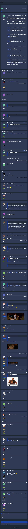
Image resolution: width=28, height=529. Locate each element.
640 (4, 147)
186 (4, 217)
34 (4, 331)
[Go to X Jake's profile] (4, 95)
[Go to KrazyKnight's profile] (4, 393)
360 (4, 98)
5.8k (4, 318)
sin (3, 211)
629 (4, 76)
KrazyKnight (4, 390)
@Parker (8, 29)
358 (4, 420)
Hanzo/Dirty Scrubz (15, 160)
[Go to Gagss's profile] (4, 459)
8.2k (4, 368)
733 (4, 179)
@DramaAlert (12, 81)
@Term (8, 55)
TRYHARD (24, 369)
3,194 (4, 107)
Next (3, 513)
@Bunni (8, 27)
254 (4, 298)
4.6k (4, 19)
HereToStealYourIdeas (19, 160)
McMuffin (3, 413)
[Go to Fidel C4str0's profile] (4, 295)
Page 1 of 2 (8, 513)
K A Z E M (4, 256)
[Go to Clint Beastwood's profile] (4, 314)
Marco (4, 492)
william (22, 353)
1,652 (4, 188)
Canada (24, 296)
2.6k (4, 478)
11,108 (4, 378)
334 (4, 241)
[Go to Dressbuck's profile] (4, 142)
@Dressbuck (9, 61)
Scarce (4, 163)
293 (4, 198)
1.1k (4, 252)
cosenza (22, 416)
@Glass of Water (10, 440)
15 (4, 330)
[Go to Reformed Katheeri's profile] (4, 73)
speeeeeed (4, 325)
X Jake (15, 104)
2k (4, 207)
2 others (24, 83)
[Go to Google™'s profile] (2, 8)
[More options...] (26, 13)
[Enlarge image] (15, 316)
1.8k (4, 398)
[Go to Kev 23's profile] (4, 247)
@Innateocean (9, 56)
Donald (19, 83)
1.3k (4, 225)
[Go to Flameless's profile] (4, 174)
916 (4, 477)
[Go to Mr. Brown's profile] (4, 236)
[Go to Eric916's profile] (4, 472)
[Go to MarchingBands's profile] (4, 505)
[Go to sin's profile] (4, 214)
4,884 (4, 433)
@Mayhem (9, 41)
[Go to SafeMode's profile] (4, 484)
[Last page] (5, 11)
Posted (10, 70)
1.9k (4, 454)
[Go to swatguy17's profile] (4, 273)
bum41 (4, 183)
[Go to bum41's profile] (4, 185)
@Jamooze (9, 30)
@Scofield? (9, 59)
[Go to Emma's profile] (4, 304)
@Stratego (9, 34)
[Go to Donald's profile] (4, 449)
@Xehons (9, 36)
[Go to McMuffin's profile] (4, 415)
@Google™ (17, 272)
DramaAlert (4, 131)
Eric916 (4, 470)
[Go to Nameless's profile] (4, 404)
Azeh (15, 152)
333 (4, 261)
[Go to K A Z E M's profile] (4, 258)
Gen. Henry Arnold (4, 80)
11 (4, 168)
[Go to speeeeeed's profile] (4, 328)
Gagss (4, 457)
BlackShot (18, 83)
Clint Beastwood (16, 358)
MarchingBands (4, 503)
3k (4, 90)
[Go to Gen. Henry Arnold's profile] (4, 82)
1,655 (4, 499)
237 (4, 278)
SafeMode (20, 177)
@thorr (8, 40)
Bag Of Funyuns (4, 424)
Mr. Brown (3, 233)
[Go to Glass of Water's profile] (4, 439)
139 (4, 216)
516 (4, 487)
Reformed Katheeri (3, 71)
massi (18, 353)
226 (4, 136)
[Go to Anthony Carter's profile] (4, 196)
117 (4, 409)
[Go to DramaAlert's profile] (4, 133)
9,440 (4, 367)
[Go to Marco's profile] (4, 494)
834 (4, 307)
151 (4, 510)
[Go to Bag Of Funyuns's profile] (4, 426)
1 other (24, 160)
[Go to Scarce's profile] (4, 165)
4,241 (4, 89)
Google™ (4, 13)
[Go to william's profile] (4, 358)
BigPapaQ (22, 83)
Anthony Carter (4, 193)
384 (4, 466)
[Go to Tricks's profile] (4, 222)
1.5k (4, 442)
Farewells (9, 8)
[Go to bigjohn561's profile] (4, 204)
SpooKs (22, 177)
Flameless (3, 171)
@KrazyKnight (9, 49)
